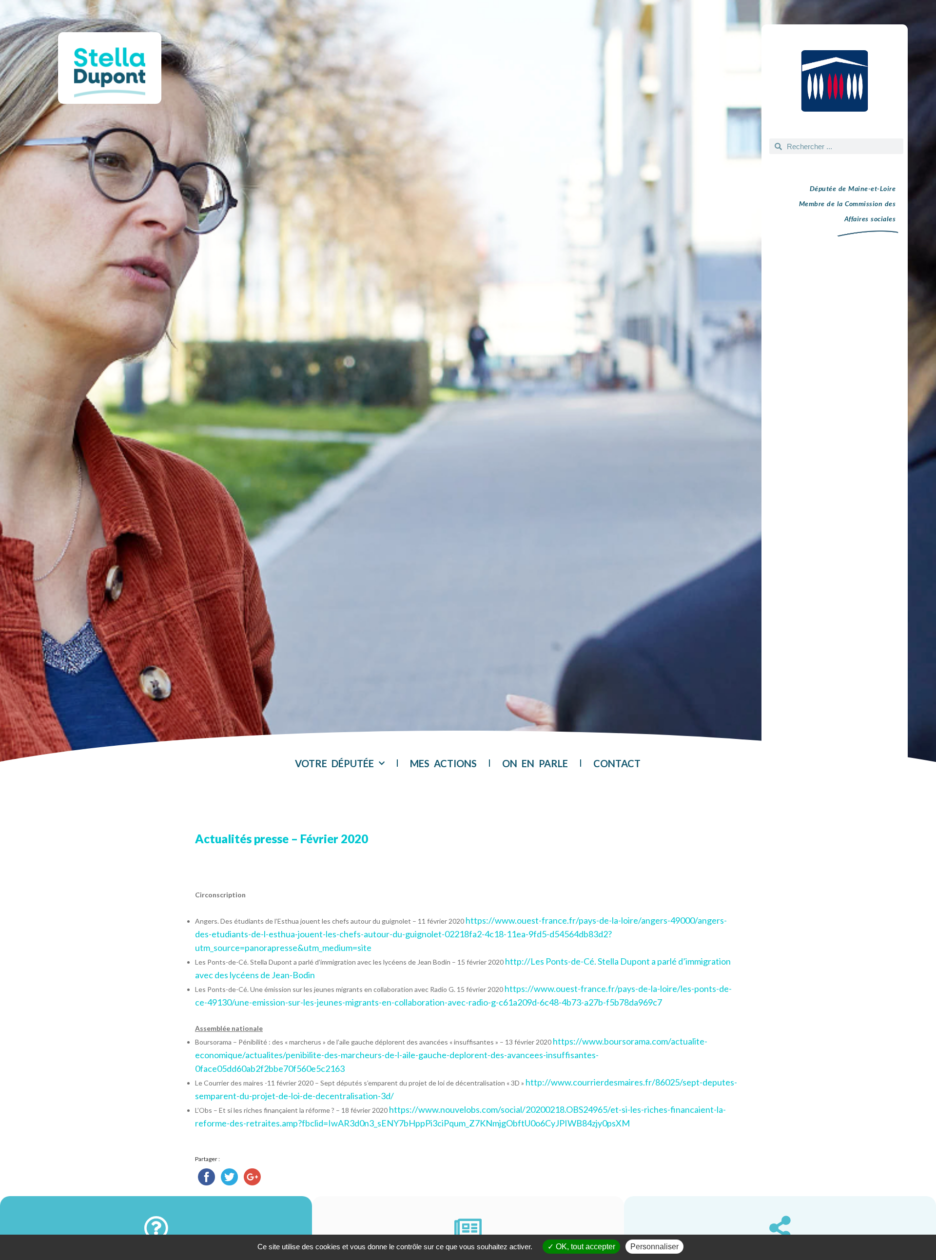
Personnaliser (654, 1246)
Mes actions (443, 763)
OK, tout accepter (584, 1246)
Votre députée (334, 763)
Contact (617, 763)
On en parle (535, 763)
